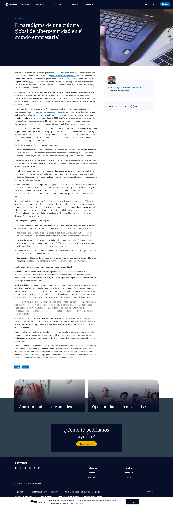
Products (51, 4)
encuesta (36, 118)
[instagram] (39, 468)
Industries (92, 468)
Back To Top (152, 492)
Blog (17, 367)
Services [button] (39, 4)
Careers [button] (88, 4)
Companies (56, 492)
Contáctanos (86, 444)
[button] (154, 4)
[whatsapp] (135, 106)
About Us (129, 473)
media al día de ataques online (63, 75)
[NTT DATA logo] (9, 4)
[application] (86, 502)
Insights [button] (62, 4)
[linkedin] (125, 106)
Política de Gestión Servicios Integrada (82, 492)
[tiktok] (25, 468)
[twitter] (130, 106)
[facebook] (121, 106)
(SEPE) (31, 81)
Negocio (25, 367)
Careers (128, 477)
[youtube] (34, 468)
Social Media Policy (38, 492)
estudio (20, 201)
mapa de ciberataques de (45, 112)
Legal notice (20, 492)
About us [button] (75, 4)
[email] (116, 106)
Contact (165, 4)
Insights (128, 468)
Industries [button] (25, 4)
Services (91, 473)
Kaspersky (61, 112)
